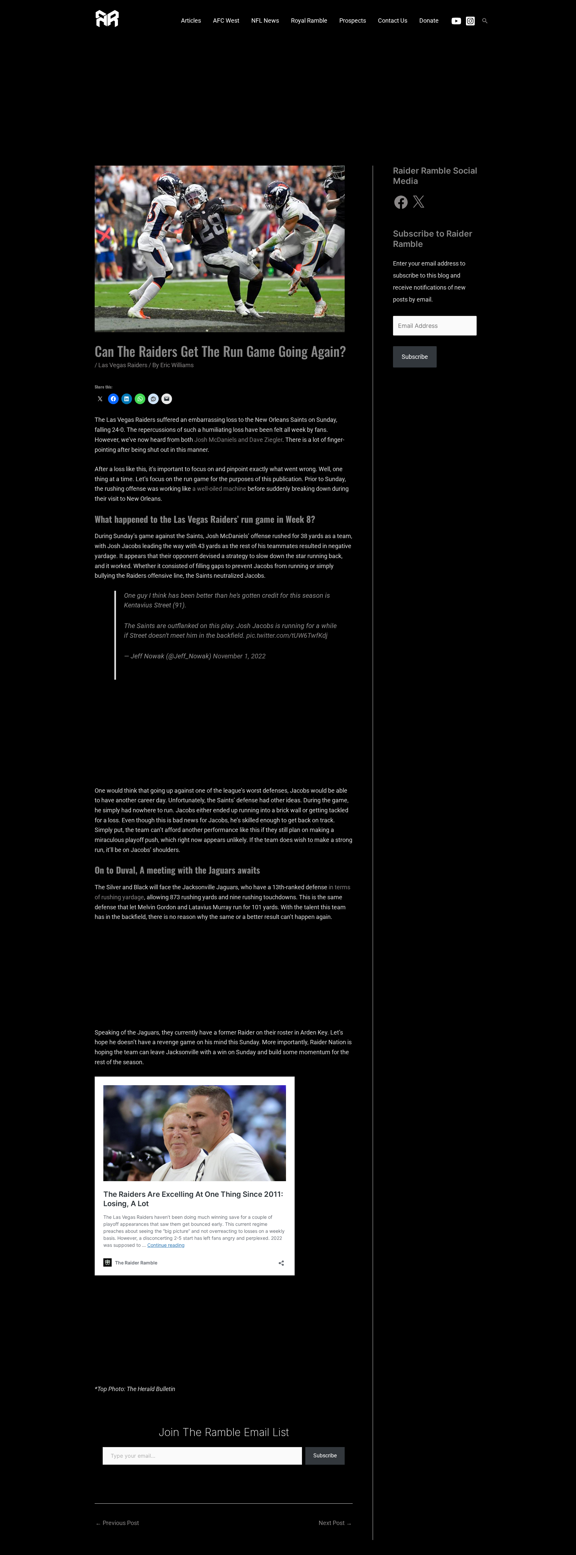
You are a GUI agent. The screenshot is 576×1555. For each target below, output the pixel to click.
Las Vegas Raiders (122, 365)
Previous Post (117, 1522)
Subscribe (325, 1455)
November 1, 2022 (239, 656)
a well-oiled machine (219, 488)
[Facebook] (401, 202)
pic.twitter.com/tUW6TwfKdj (287, 635)
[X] (418, 202)
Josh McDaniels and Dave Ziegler (238, 439)
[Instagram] (470, 21)
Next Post (335, 1522)
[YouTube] (456, 21)
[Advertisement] (288, 91)
